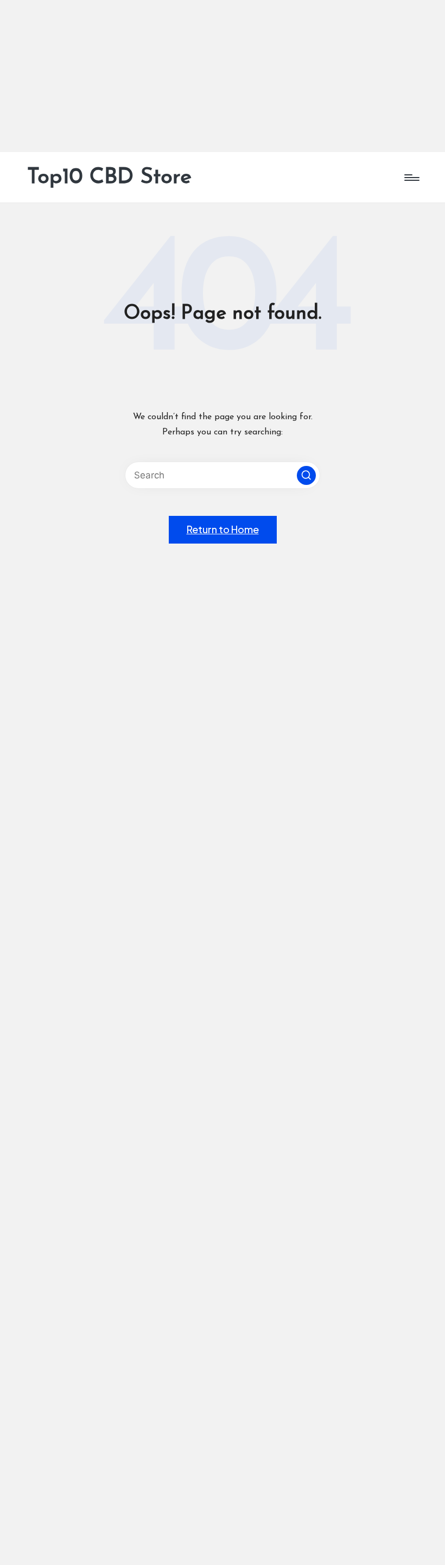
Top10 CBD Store (109, 177)
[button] (306, 475)
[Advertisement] (222, 76)
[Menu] (411, 177)
